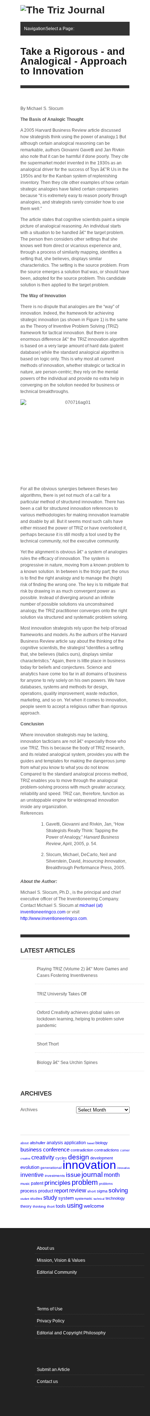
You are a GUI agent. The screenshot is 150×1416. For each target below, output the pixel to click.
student (24, 1198)
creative (25, 1158)
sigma (102, 1191)
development (101, 1158)
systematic (83, 1198)
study (50, 1198)
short (91, 1191)
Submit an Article (53, 1369)
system (66, 1198)
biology (101, 1143)
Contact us (47, 1381)
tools (61, 1206)
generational (51, 1168)
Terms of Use (50, 1308)
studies (36, 1198)
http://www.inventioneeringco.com (53, 918)
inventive (32, 1174)
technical (99, 1198)
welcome (94, 1206)
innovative (123, 1168)
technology (115, 1198)
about (24, 1143)
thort (51, 1206)
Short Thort (48, 1044)
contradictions (106, 1150)
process (28, 1191)
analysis (55, 1142)
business (31, 1149)
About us (45, 1248)
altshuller (38, 1143)
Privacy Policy (50, 1320)
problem (85, 1182)
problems (106, 1184)
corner (125, 1150)
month (112, 1175)
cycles (61, 1158)
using (75, 1205)
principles (57, 1182)
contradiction (82, 1150)
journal (92, 1174)
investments (55, 1176)
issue (73, 1174)
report (61, 1190)
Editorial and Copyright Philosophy (71, 1332)
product (45, 1191)
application (75, 1143)
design (78, 1157)
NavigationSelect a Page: (49, 28)
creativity (42, 1157)
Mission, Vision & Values (61, 1260)
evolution (29, 1167)
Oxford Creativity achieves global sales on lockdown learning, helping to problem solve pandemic (80, 1019)
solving (118, 1190)
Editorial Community (57, 1272)
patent (37, 1183)
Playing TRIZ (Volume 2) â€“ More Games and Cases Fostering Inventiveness (82, 972)
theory (26, 1206)
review (77, 1190)
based (90, 1143)
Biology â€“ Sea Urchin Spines (67, 1062)
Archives (29, 1109)
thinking (39, 1206)
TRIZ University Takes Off (61, 993)
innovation (89, 1164)
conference (56, 1150)
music (25, 1184)
